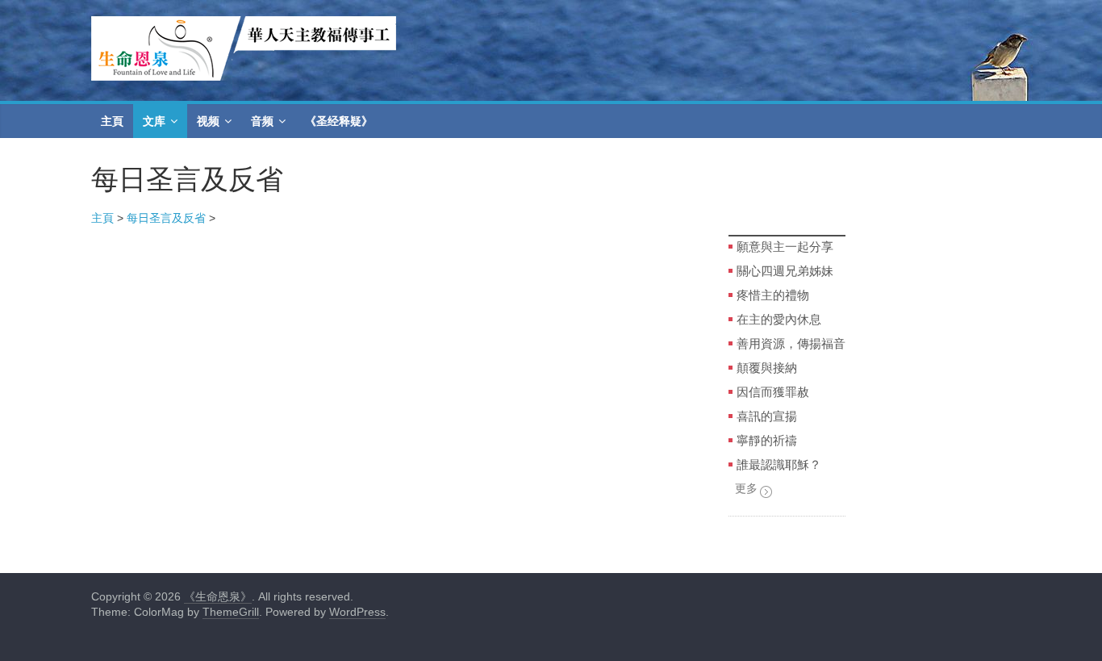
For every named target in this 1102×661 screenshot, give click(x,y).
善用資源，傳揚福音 (791, 343)
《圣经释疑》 (339, 120)
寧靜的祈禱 (767, 440)
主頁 (112, 120)
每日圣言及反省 (166, 217)
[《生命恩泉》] (243, 25)
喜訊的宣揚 (767, 416)
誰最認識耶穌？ (779, 464)
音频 (262, 120)
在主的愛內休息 (779, 319)
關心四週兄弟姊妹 (785, 270)
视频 (208, 120)
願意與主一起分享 (785, 246)
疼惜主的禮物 (773, 295)
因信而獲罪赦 (773, 391)
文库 (154, 120)
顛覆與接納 (767, 367)
